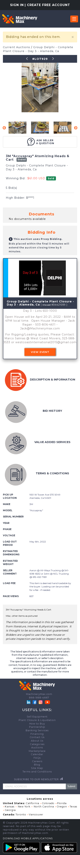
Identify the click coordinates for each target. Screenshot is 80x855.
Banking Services (37, 730)
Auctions (37, 747)
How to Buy (37, 723)
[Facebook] (35, 702)
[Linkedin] (29, 702)
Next (76, 128)
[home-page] (19, 19)
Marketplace (37, 751)
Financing (37, 733)
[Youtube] (47, 702)
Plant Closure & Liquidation (37, 720)
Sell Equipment (37, 716)
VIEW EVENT (40, 351)
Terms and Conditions (37, 771)
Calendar (37, 754)
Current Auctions (17, 47)
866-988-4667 (39, 697)
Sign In (17, 5)
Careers (37, 761)
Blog (37, 764)
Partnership (37, 726)
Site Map (37, 768)
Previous (4, 128)
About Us (37, 740)
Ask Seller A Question (45, 142)
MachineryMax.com (39, 694)
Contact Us (37, 737)
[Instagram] (41, 702)
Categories (37, 744)
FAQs (37, 757)
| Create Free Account (47, 5)
